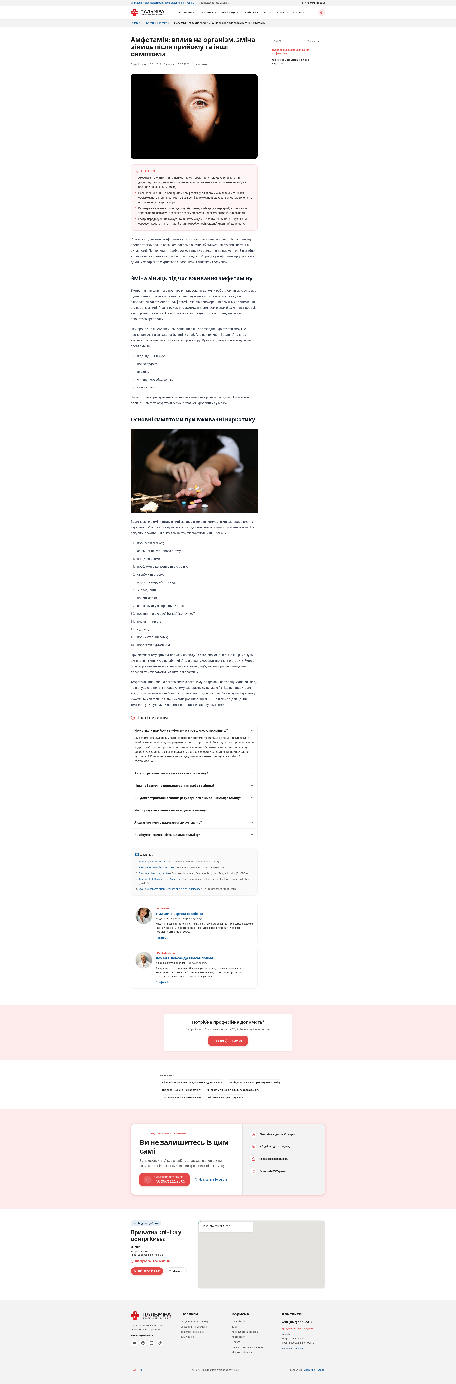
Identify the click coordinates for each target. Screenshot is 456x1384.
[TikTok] (160, 1343)
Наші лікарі (238, 1321)
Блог (234, 1326)
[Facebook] (142, 1343)
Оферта (236, 1342)
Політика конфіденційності (247, 1347)
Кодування (187, 1336)
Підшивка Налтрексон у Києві (225, 1097)
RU (140, 1370)
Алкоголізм (185, 12)
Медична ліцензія (242, 1352)
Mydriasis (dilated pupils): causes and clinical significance (170, 889)
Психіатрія (249, 12)
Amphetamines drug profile (154, 873)
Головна (136, 23)
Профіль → (162, 937)
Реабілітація (228, 12)
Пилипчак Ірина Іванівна (179, 913)
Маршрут (178, 1271)
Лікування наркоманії (157, 23)
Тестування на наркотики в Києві (181, 1097)
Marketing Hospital (314, 1370)
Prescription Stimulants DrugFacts (158, 867)
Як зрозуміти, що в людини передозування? (233, 1089)
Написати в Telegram (213, 1179)
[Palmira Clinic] (147, 12)
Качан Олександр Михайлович (184, 958)
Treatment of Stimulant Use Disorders (159, 879)
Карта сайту (239, 1336)
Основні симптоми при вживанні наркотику (291, 61)
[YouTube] (134, 1343)
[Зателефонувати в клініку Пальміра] (321, 12)
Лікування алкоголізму (194, 1321)
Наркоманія (207, 12)
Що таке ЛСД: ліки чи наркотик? (181, 1089)
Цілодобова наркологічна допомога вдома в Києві (192, 1082)
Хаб (266, 12)
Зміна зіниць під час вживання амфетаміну (290, 51)
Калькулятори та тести (245, 1331)
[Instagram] (151, 1343)
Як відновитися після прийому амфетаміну (254, 1082)
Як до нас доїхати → (294, 1348)
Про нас (280, 12)
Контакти (298, 12)
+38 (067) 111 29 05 (315, 2)
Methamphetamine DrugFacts (155, 861)
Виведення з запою (192, 1331)
